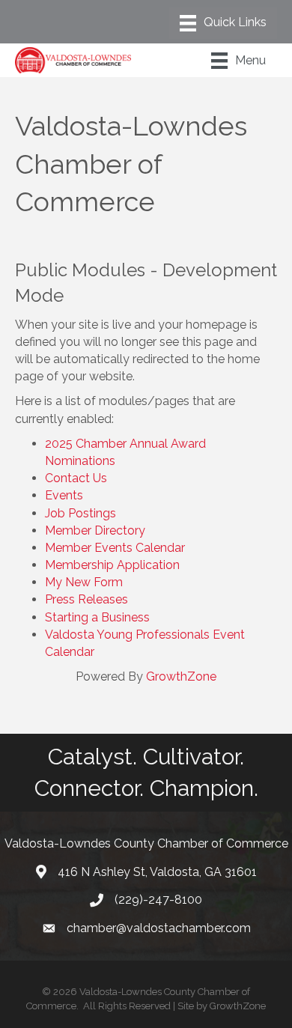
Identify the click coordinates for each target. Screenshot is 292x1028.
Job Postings (80, 513)
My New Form (84, 582)
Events (64, 495)
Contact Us (76, 478)
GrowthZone (181, 676)
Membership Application (112, 565)
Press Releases (86, 599)
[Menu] (223, 23)
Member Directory (95, 530)
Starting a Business (97, 617)
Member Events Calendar (115, 548)
